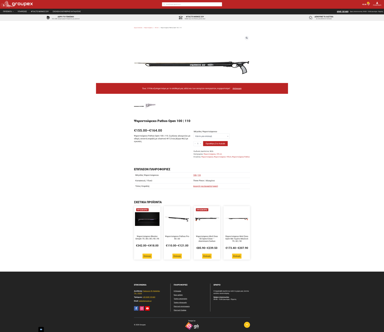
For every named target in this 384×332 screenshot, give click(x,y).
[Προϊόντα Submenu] (14, 11)
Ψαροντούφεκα (148, 27)
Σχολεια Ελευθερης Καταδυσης (67, 11)
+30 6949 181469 (149, 297)
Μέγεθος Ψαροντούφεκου (205, 131)
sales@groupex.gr (145, 301)
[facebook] (136, 308)
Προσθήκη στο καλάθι (215, 143)
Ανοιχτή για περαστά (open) (205, 186)
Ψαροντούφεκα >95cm (222, 157)
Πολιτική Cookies (180, 310)
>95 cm (157, 27)
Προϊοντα (7, 11)
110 (199, 175)
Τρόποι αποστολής (180, 299)
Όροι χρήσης (178, 295)
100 (194, 175)
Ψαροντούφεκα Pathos (241, 157)
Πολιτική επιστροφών (182, 306)
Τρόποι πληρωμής (180, 303)
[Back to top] (247, 325)
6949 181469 (342, 11)
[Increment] (200, 144)
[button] (247, 38)
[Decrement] (195, 144)
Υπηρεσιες (22, 11)
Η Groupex (177, 291)
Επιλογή (147, 256)
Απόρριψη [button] (237, 88)
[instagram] (142, 308)
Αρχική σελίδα (138, 27)
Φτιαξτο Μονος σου (40, 11)
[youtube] (147, 308)
